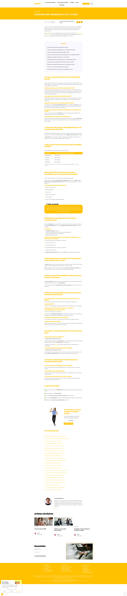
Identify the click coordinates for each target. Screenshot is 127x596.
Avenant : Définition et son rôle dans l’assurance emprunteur (57, 438)
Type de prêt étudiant (48, 571)
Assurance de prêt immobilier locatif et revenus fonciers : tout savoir (60, 62)
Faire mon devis (86, 3)
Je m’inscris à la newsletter (40, 556)
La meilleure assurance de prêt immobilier (53, 489)
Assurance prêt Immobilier (66, 567)
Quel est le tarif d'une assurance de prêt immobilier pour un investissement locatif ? (63, 54)
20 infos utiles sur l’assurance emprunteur (53, 465)
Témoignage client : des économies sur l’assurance (55, 487)
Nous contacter (85, 567)
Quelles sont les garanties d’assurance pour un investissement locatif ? (61, 64)
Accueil (45, 22)
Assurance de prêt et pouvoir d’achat (52, 484)
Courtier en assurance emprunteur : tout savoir (54, 475)
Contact (77, 2)
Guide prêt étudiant (47, 567)
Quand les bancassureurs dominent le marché (54, 448)
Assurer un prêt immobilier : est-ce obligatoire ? (54, 458)
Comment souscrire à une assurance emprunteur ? (55, 482)
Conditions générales (86, 569)
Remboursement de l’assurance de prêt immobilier (55, 436)
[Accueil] (37, 4)
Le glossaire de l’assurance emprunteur (53, 463)
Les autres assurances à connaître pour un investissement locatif (60, 69)
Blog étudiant (46, 568)
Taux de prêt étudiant (48, 569)
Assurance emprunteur (53, 22)
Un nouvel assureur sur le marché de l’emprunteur (55, 446)
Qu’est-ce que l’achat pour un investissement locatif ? (57, 47)
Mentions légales (85, 571)
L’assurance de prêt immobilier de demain (53, 455)
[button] (2, 594)
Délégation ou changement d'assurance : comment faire (58, 57)
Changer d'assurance (65, 568)
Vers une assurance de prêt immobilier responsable (55, 460)
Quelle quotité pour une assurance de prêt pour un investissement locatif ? (61, 59)
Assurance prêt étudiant (50, 2)
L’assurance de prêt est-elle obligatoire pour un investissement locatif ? (61, 49)
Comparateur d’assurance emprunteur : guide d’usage (56, 470)
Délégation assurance (65, 569)
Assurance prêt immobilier (62, 2)
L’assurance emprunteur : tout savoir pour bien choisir (55, 472)
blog (49, 22)
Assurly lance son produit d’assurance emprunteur (55, 450)
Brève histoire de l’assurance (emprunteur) (53, 443)
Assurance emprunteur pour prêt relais (53, 467)
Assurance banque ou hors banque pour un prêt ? (55, 480)
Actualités (72, 2)
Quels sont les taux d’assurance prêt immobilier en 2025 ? (58, 52)
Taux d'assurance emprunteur (67, 571)
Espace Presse (85, 568)
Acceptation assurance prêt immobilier (53, 441)
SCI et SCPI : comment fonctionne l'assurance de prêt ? (58, 66)
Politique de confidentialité (87, 572)
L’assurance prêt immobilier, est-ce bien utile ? (54, 477)
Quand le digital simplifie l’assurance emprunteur (54, 453)
